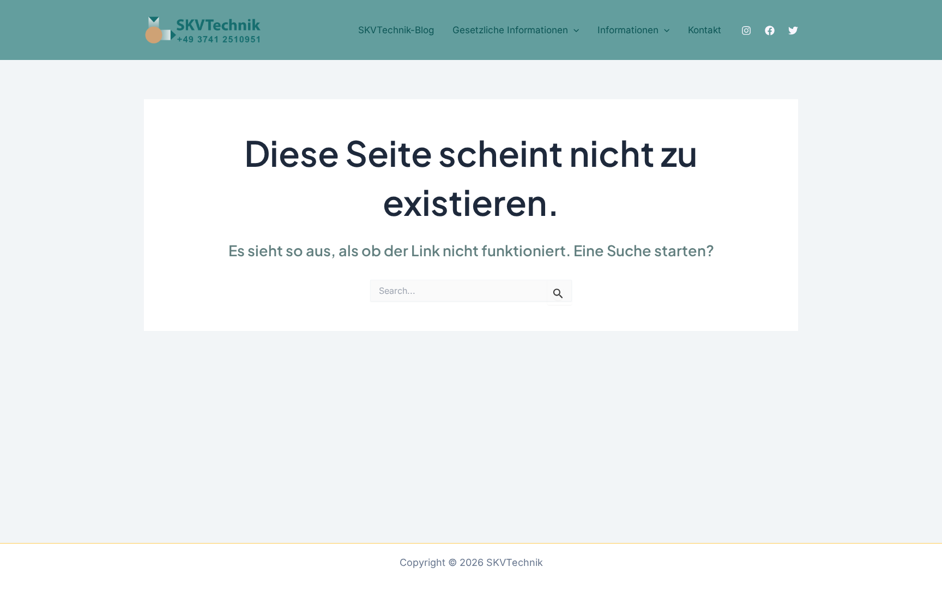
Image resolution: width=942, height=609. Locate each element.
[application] (573, 30)
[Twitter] (793, 30)
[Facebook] (770, 30)
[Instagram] (746, 30)
